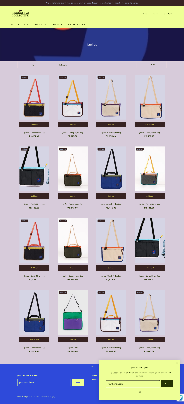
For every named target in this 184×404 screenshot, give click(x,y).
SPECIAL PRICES (76, 24)
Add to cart (149, 124)
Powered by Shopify (48, 397)
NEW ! (27, 24)
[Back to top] (92, 367)
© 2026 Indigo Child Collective (28, 397)
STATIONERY (57, 24)
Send (78, 382)
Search (95, 379)
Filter (32, 65)
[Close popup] (177, 363)
